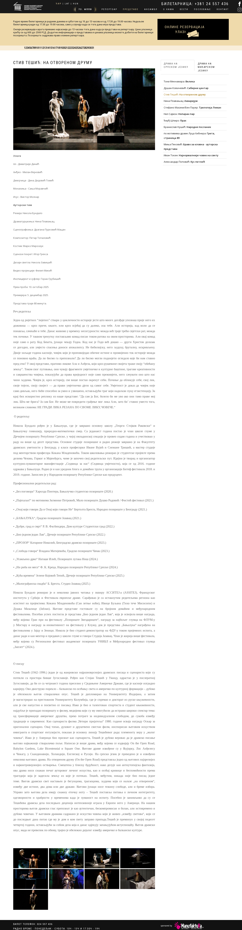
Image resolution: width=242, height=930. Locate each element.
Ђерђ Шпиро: (175, 118)
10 (89, 45)
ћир (58, 3)
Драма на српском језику (176, 63)
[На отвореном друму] (31, 856)
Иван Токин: (191, 153)
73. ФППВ (85, 9)
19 (152, 45)
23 (180, 45)
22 (173, 45)
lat (67, 3)
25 (194, 45)
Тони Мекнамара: (179, 79)
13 (110, 45)
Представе (131, 9)
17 (138, 45)
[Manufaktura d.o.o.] (189, 924)
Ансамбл (150, 9)
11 (96, 45)
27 (207, 45)
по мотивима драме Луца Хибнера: (189, 133)
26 (201, 45)
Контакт (223, 9)
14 (117, 45)
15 (124, 45)
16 (131, 45)
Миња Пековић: (191, 144)
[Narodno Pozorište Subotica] (28, 6)
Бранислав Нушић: (187, 125)
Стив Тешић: (185, 92)
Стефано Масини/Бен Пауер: (192, 105)
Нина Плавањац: (181, 98)
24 (187, 45)
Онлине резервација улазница (193, 23)
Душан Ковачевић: (186, 85)
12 (103, 45)
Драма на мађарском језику (206, 65)
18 (145, 45)
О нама (168, 9)
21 (166, 45)
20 (159, 45)
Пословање (202, 9)
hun (76, 3)
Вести (184, 9)
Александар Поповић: (184, 159)
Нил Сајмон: (179, 112)
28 (214, 45)
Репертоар (109, 9)
